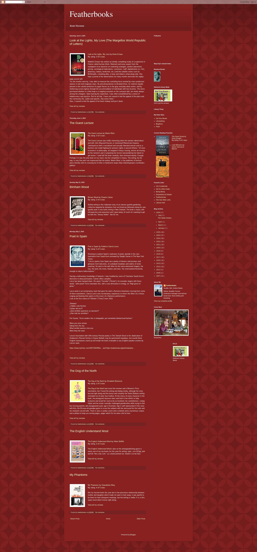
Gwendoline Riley (108, 485)
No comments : (100, 112)
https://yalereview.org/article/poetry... (120, 348)
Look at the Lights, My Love (98, 54)
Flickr (158, 127)
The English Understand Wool (89, 431)
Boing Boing (160, 192)
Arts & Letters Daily (163, 189)
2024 (158, 235)
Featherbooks (91, 13)
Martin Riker (110, 133)
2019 (158, 251)
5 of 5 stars (100, 249)
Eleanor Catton (107, 197)
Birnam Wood (93, 197)
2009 (158, 273)
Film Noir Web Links (163, 200)
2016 (158, 260)
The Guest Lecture (82, 123)
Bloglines (159, 124)
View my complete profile (163, 301)
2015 (158, 263)
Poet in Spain (78, 236)
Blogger (133, 535)
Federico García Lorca (109, 246)
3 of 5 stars (100, 57)
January (161, 228)
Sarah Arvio (104, 256)
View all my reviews (77, 106)
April (160, 222)
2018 (158, 254)
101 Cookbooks (161, 186)
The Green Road (178, 136)
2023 (158, 238)
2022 (158, 242)
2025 (158, 232)
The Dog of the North (83, 370)
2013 (158, 267)
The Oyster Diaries (164, 218)
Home (108, 519)
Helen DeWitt (119, 441)
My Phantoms (78, 474)
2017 (158, 257)
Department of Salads (164, 194)
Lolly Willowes (177, 145)
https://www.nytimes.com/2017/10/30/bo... (86, 348)
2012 (158, 270)
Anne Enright (176, 138)
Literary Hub (160, 203)
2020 (158, 248)
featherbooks (171, 285)
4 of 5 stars (100, 488)
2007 (158, 276)
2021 (158, 245)
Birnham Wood (79, 187)
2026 (158, 212)
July (160, 215)
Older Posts (141, 519)
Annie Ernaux (117, 54)
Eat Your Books (161, 118)
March (160, 225)
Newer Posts (75, 519)
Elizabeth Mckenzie (114, 381)
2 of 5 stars (100, 384)
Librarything (160, 121)
